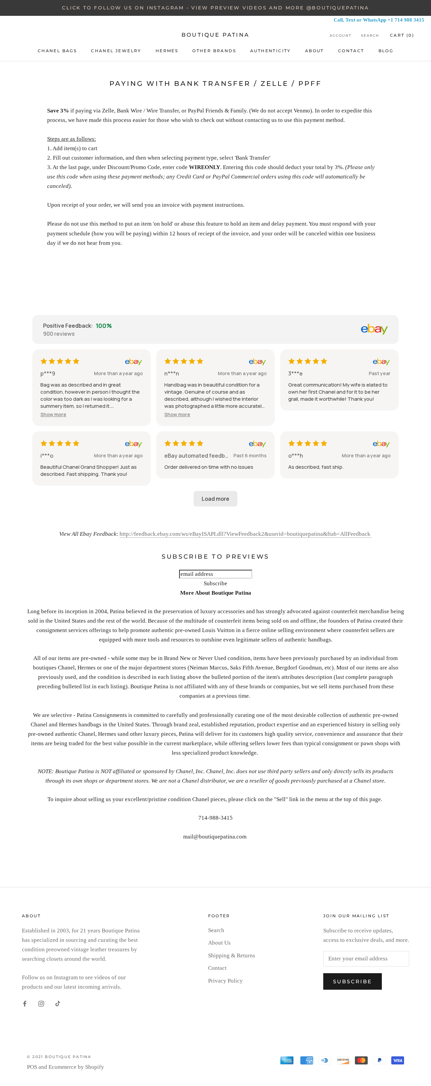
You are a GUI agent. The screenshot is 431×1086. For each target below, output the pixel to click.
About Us (219, 943)
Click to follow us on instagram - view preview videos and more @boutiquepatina (215, 8)
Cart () (402, 35)
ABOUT (314, 50)
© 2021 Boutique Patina (59, 1056)
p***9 (47, 373)
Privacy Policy (225, 981)
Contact (217, 968)
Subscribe (352, 981)
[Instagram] (41, 1003)
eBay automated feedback (197, 455)
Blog (386, 50)
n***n (171, 373)
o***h (295, 455)
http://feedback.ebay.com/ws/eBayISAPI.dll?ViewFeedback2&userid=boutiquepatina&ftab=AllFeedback (246, 534)
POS (32, 1067)
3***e (295, 373)
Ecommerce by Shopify (76, 1067)
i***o (46, 455)
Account (341, 35)
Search (370, 35)
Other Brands (214, 50)
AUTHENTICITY (270, 50)
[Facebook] (25, 1003)
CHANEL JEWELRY (116, 50)
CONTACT (351, 50)
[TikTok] (58, 1003)
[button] (53, 414)
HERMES (167, 50)
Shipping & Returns (231, 955)
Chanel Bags (57, 50)
